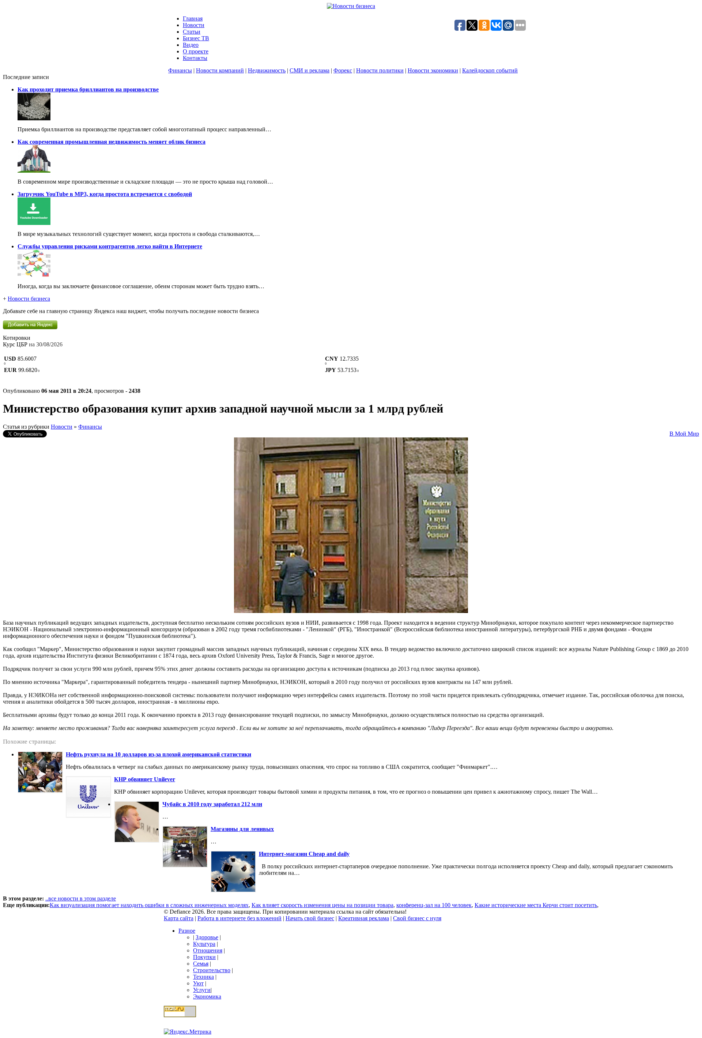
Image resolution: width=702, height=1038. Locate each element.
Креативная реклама (363, 918)
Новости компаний (220, 70)
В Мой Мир (684, 433)
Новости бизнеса (29, 299)
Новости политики (380, 70)
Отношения (207, 950)
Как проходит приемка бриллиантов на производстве (88, 89)
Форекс (342, 70)
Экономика (207, 996)
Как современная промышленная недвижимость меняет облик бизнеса (111, 142)
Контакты (195, 58)
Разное (186, 931)
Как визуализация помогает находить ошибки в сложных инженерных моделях (149, 905)
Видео (191, 45)
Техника (203, 977)
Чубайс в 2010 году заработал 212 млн (212, 804)
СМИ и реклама (309, 70)
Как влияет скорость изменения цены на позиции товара (322, 905)
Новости (193, 25)
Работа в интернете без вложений (239, 918)
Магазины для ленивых (242, 829)
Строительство (211, 970)
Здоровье (207, 937)
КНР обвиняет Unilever (144, 779)
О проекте (195, 51)
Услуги (202, 990)
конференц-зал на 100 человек (434, 905)
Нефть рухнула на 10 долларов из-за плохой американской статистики (158, 754)
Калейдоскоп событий (490, 70)
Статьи (191, 32)
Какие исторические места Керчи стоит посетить (536, 905)
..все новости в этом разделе (80, 898)
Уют (198, 983)
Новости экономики (433, 70)
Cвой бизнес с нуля (417, 918)
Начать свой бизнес (310, 918)
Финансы (180, 70)
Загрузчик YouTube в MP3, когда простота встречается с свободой (105, 194)
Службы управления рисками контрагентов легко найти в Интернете (110, 246)
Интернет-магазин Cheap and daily (304, 854)
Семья (200, 963)
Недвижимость (267, 70)
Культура (204, 944)
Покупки (204, 957)
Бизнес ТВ (196, 38)
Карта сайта (178, 918)
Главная (193, 18)
